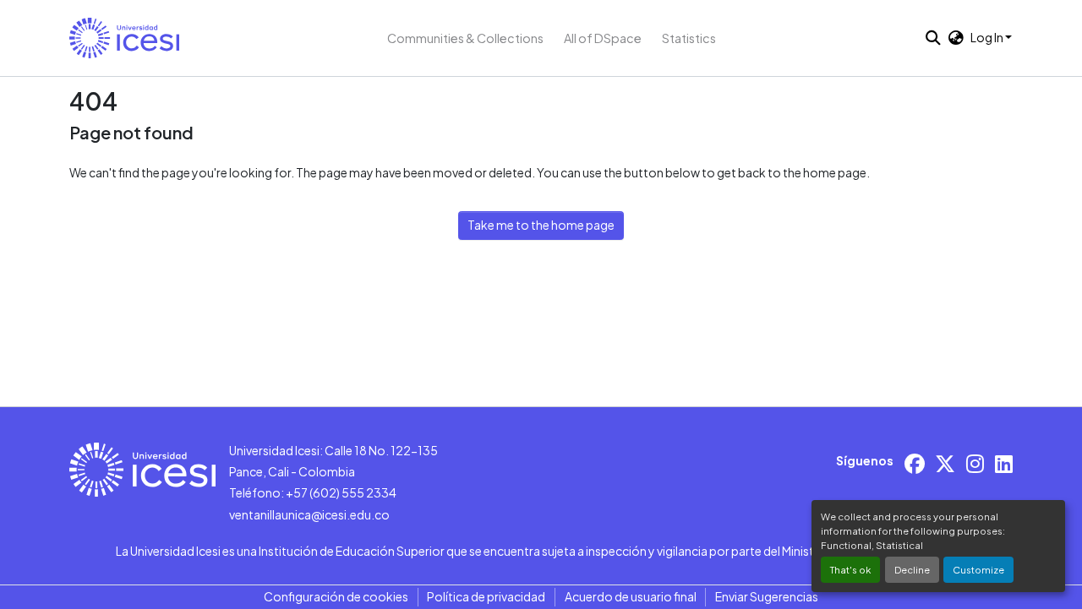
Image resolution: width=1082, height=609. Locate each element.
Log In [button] (987, 37)
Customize (978, 569)
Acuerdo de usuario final (631, 596)
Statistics (689, 38)
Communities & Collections (465, 38)
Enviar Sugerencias (766, 596)
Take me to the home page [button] (541, 224)
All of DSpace (603, 38)
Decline (912, 569)
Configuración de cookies (336, 596)
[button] (124, 38)
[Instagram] (975, 463)
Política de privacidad (486, 596)
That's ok (850, 569)
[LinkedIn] (1004, 463)
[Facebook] (914, 463)
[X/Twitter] (945, 463)
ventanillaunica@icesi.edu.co (309, 514)
